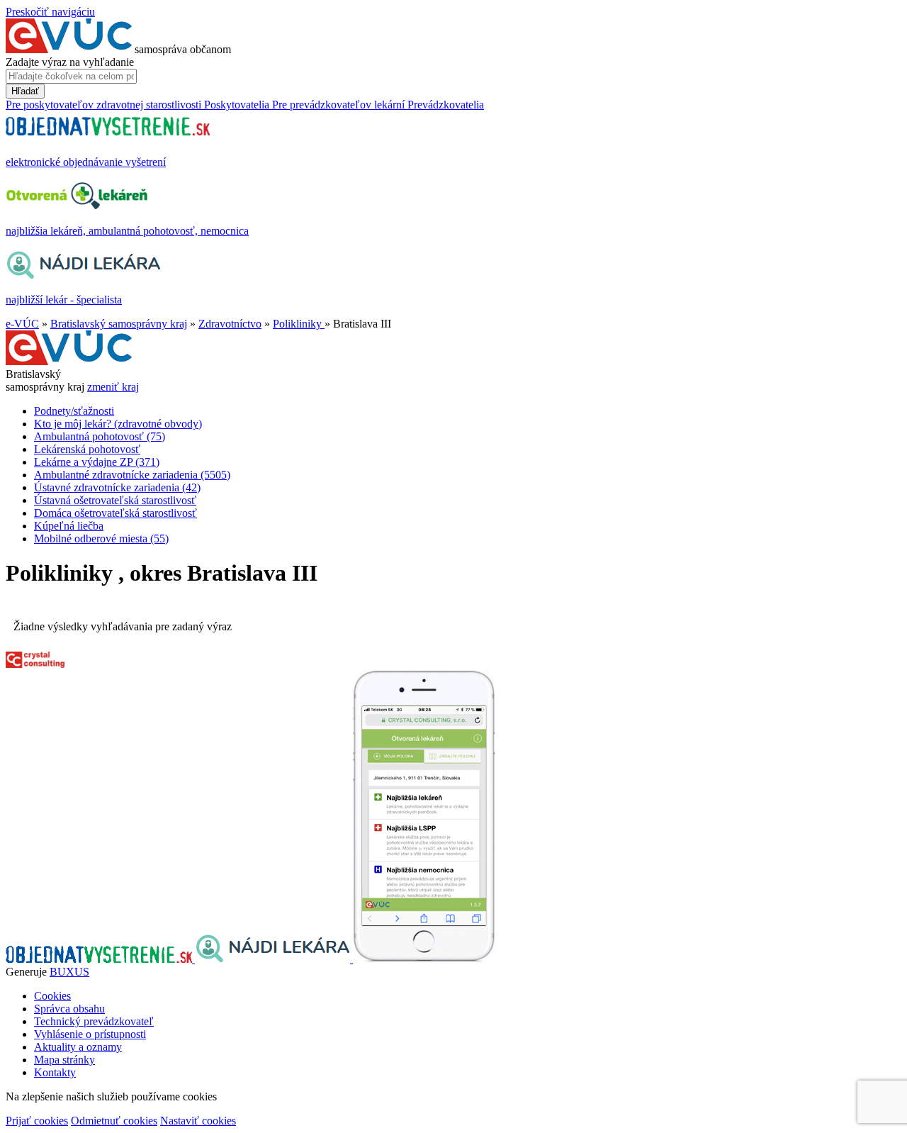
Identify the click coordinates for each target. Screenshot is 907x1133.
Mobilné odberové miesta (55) (101, 538)
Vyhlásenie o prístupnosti (90, 1034)
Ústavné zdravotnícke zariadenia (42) (117, 487)
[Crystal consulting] (35, 664)
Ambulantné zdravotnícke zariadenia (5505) (132, 475)
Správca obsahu (69, 1009)
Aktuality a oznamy (78, 1047)
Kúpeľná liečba (68, 526)
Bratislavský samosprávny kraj (118, 324)
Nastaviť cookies (198, 1121)
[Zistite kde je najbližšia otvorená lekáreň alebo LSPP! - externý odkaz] (424, 959)
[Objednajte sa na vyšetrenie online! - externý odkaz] (100, 959)
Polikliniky (299, 324)
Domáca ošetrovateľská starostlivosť (115, 513)
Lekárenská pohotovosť (87, 449)
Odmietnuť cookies (114, 1121)
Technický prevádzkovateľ (94, 1021)
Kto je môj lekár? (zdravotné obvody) (118, 424)
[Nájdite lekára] (274, 959)
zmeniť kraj (113, 387)
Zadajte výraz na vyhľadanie (70, 62)
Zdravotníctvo (229, 324)
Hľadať (25, 91)
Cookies (52, 996)
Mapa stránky (64, 1060)
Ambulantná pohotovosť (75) (99, 436)
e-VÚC (22, 324)
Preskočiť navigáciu (50, 12)
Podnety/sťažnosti (74, 411)
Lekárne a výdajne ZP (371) (96, 462)
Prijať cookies (37, 1121)
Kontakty (55, 1072)
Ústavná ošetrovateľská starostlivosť (115, 500)
